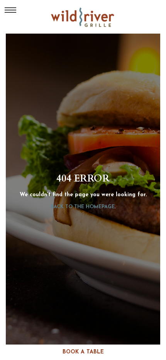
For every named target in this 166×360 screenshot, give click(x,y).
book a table (83, 352)
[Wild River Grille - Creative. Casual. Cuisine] (83, 17)
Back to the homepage (83, 206)
